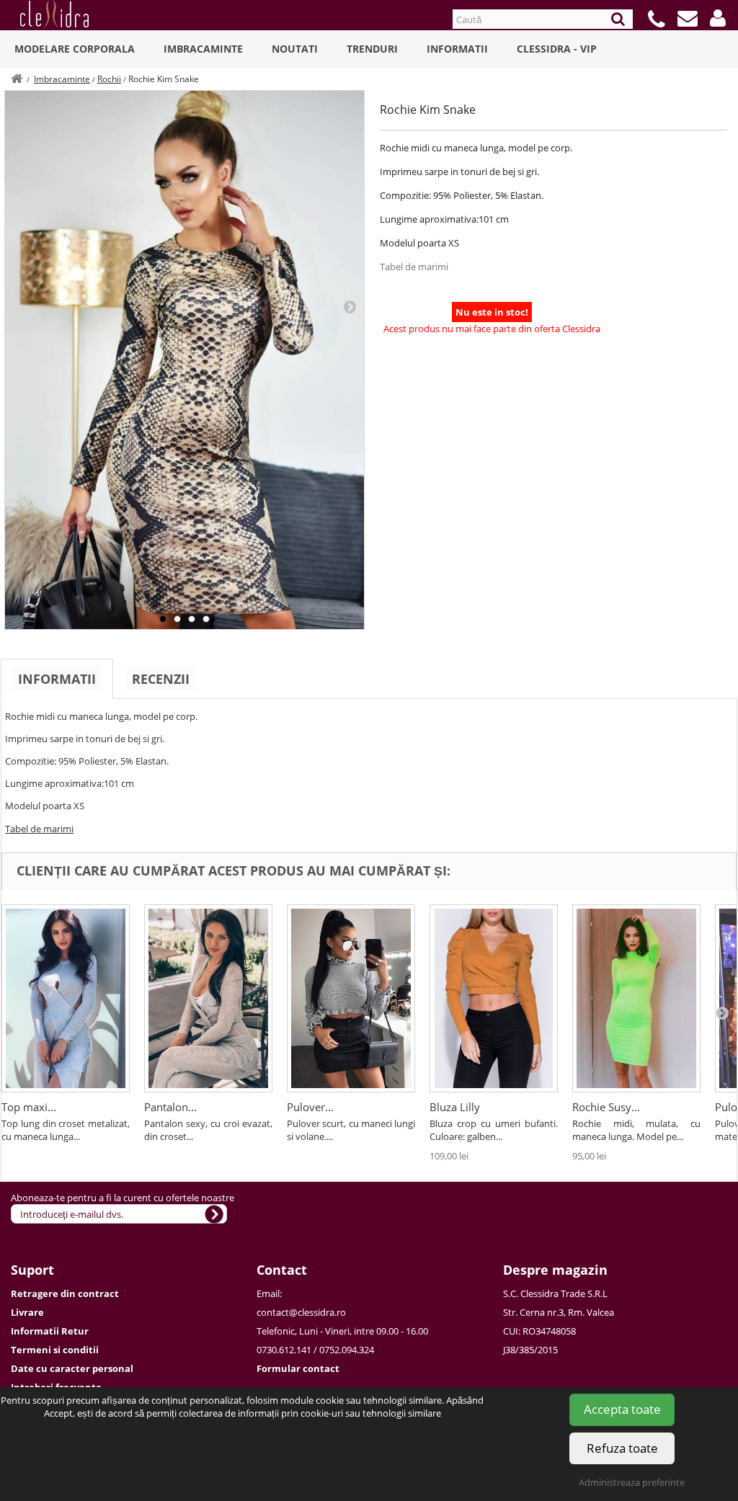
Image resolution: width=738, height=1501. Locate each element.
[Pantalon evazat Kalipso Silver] (208, 998)
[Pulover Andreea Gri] (351, 998)
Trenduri (372, 48)
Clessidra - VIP (557, 48)
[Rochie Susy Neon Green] (636, 998)
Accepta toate (622, 1409)
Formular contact (298, 1368)
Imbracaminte (203, 48)
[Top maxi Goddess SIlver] (65, 998)
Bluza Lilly (455, 1107)
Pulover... (310, 1107)
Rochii (109, 79)
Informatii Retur (50, 1330)
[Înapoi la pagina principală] (16, 79)
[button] (718, 18)
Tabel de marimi (414, 266)
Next (349, 306)
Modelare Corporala (74, 48)
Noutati (295, 48)
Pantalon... (170, 1107)
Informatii (457, 48)
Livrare (27, 1312)
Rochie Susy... (606, 1107)
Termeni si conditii (55, 1349)
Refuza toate (622, 1448)
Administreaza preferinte (632, 1482)
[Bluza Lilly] (494, 998)
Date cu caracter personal (72, 1368)
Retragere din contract (65, 1293)
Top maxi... (28, 1107)
